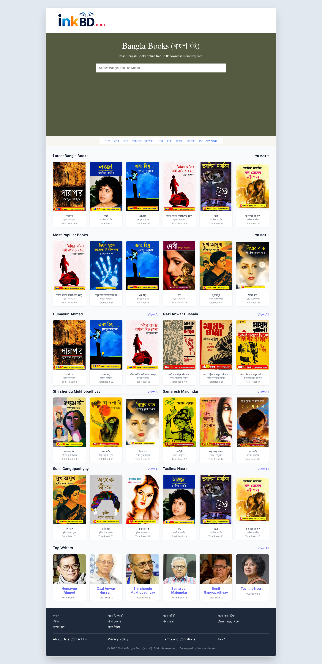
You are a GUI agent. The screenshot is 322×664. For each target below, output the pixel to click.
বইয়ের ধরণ (136, 140)
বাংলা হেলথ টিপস (226, 616)
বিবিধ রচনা (168, 621)
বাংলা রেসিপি (169, 616)
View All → (262, 155)
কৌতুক (160, 140)
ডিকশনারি (149, 140)
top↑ (222, 639)
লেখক (116, 140)
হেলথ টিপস (190, 140)
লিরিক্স (169, 140)
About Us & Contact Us (70, 639)
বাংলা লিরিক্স (114, 627)
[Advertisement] (161, 100)
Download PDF (229, 621)
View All (153, 314)
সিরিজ (125, 140)
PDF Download (208, 140)
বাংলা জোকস (114, 621)
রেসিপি (179, 140)
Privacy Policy (118, 639)
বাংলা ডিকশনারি (116, 616)
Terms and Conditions (179, 639)
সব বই (107, 140)
